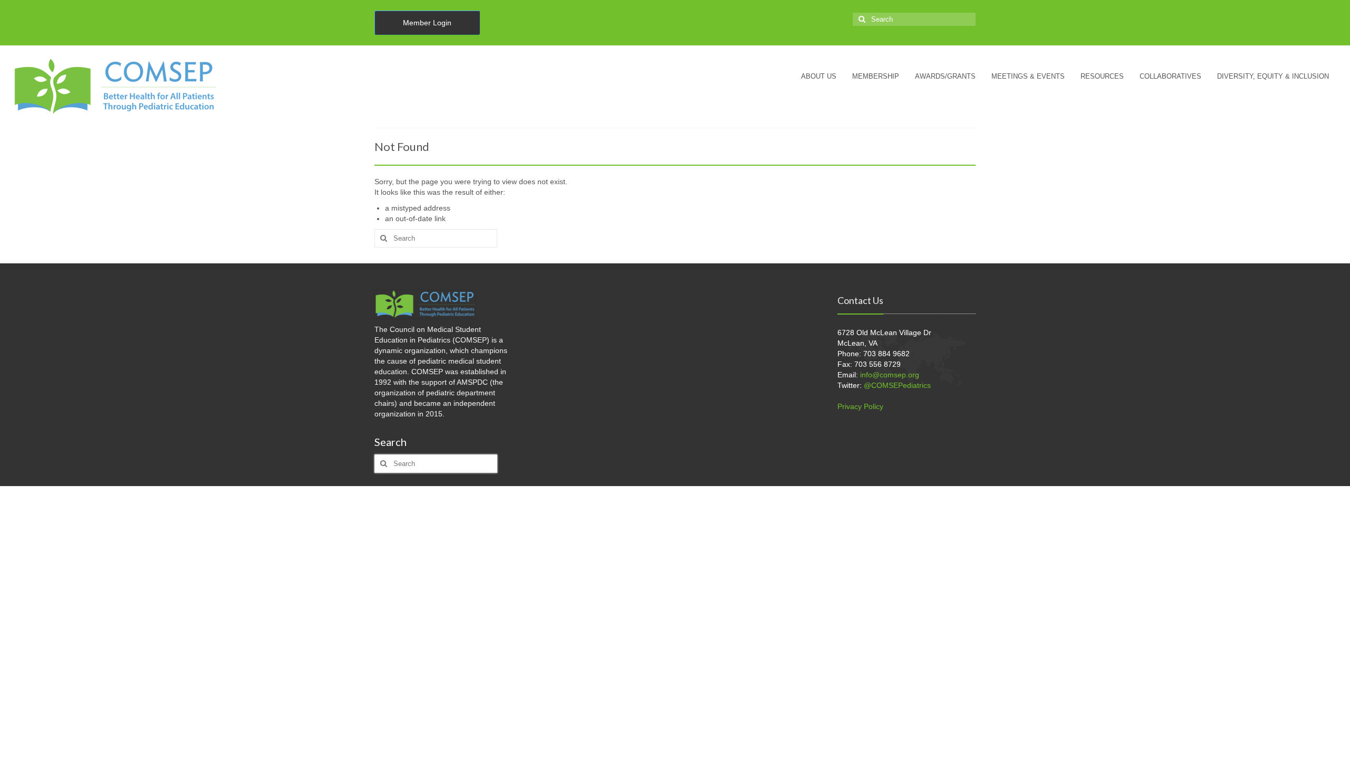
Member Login (427, 22)
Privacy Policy (860, 406)
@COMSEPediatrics (897, 385)
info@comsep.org (889, 374)
